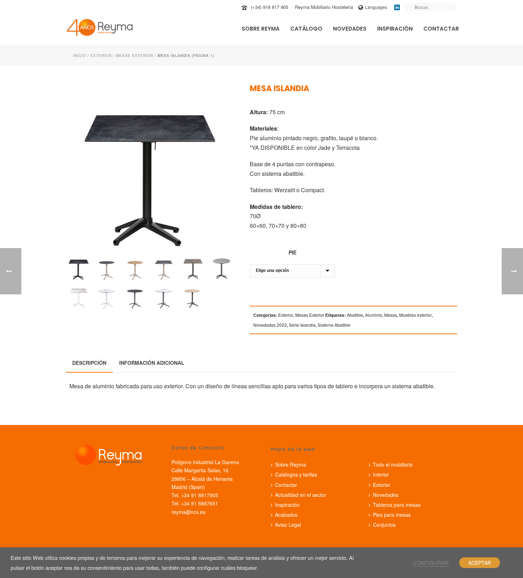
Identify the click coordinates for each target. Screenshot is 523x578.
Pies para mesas (392, 514)
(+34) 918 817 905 (269, 7)
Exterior (101, 55)
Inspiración (395, 28)
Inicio (79, 55)
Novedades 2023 (270, 325)
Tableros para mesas (397, 504)
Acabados (286, 514)
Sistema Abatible (334, 325)
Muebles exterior (415, 315)
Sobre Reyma (261, 28)
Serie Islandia (302, 325)
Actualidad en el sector (300, 494)
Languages (376, 7)
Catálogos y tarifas (296, 474)
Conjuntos (384, 524)
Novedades (349, 28)
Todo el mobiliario (393, 464)
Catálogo (306, 28)
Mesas (390, 315)
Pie (292, 252)
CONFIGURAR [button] (431, 562)
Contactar (441, 28)
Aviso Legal (288, 524)
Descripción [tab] (89, 362)
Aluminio (373, 315)
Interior (381, 474)
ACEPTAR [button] (479, 562)
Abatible (355, 315)
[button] (219, 98)
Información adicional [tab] (151, 362)
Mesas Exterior (134, 55)
